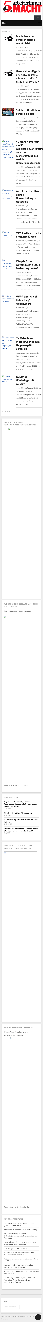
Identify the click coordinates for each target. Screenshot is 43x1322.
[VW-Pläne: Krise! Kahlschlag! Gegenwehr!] (8, 299)
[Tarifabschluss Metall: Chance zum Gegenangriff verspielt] (8, 343)
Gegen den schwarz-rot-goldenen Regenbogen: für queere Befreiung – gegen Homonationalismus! (20, 804)
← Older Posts (7, 411)
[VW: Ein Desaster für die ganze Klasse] (8, 235)
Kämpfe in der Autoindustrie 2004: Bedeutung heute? (28, 265)
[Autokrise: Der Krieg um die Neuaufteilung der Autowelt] (8, 194)
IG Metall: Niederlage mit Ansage (25, 380)
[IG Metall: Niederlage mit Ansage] (8, 379)
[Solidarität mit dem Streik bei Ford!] (8, 112)
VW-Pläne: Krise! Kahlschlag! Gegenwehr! (26, 300)
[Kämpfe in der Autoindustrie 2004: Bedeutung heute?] (8, 265)
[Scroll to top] (38, 1317)
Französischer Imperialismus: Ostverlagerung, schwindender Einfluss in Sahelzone (20, 1236)
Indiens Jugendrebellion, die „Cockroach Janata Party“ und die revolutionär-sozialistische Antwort (19, 1280)
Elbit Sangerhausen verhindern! (16, 1249)
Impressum (4, 1319)
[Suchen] (37, 17)
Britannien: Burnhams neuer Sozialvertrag (20, 1230)
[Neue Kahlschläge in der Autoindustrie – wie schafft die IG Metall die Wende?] (8, 73)
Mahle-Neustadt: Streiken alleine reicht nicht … (26, 40)
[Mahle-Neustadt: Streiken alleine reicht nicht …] (8, 37)
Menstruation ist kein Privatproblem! (18, 813)
